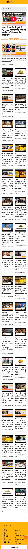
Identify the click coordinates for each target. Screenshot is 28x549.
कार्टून (5, 538)
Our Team (18, 543)
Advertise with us (19, 536)
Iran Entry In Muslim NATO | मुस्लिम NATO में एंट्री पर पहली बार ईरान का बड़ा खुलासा (20, 448)
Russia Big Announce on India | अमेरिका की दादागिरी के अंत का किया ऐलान (20, 315)
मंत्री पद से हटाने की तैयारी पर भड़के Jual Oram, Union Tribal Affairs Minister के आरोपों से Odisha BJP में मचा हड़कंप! (7, 238)
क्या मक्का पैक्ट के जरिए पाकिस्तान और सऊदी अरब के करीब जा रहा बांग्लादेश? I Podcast (20, 82)
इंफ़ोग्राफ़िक (7, 536)
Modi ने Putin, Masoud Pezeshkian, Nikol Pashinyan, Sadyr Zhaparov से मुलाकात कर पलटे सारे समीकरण (14, 60)
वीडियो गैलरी (9, 8)
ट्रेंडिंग (5, 530)
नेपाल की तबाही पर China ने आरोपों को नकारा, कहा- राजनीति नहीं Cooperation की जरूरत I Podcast (20, 371)
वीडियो (6, 534)
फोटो (5, 532)
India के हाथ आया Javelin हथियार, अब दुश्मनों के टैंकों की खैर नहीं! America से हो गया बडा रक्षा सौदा (7, 290)
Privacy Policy (19, 539)
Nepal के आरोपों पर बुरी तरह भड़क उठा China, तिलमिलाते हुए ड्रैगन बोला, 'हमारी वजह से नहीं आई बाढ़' (7, 422)
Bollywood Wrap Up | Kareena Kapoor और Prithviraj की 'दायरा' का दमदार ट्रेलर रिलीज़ (7, 133)
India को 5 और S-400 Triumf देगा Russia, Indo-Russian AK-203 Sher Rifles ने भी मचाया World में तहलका (7, 185)
